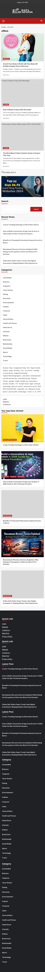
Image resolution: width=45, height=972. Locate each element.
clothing (36, 370)
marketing (6, 386)
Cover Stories (8, 290)
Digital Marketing (20, 373)
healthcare (24, 381)
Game (5, 315)
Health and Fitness (10, 323)
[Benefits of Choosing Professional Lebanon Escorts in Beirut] (22, 504)
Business (6, 282)
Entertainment (8, 302)
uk (36, 392)
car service (28, 370)
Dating (5, 294)
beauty (5, 370)
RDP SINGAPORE (9, 389)
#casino (5, 368)
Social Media (7, 348)
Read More (6, 75)
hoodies (11, 384)
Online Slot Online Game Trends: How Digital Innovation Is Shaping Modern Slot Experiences (20, 262)
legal (31, 384)
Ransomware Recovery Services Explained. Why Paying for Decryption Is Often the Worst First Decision (20, 251)
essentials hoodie (24, 378)
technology (22, 392)
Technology (7, 356)
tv (33, 392)
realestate (20, 389)
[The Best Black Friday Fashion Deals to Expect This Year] (22, 137)
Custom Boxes (8, 373)
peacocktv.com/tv (30, 386)
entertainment (35, 376)
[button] (3, 20)
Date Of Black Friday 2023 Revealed (17, 110)
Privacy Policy (7, 636)
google (11, 381)
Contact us (7, 404)
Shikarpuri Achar (34, 389)
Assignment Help (20, 368)
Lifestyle (6, 104)
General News (8, 319)
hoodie (5, 384)
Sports (5, 352)
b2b (28, 368)
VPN (39, 392)
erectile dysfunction (10, 378)
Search (4, 201)
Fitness (5, 381)
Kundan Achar (24, 384)
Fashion (6, 307)
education (26, 376)
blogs (11, 370)
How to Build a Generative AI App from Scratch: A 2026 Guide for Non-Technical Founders (21, 232)
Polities (5, 336)
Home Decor (7, 327)
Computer (6, 286)
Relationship (7, 344)
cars (22, 370)
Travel (5, 360)
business (17, 370)
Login (5, 399)
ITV (16, 384)
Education (6, 58)
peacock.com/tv (17, 386)
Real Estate (7, 340)
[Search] (41, 21)
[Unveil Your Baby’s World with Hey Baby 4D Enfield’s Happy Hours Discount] (22, 47)
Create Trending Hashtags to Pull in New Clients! (21, 225)
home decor (33, 381)
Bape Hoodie (35, 368)
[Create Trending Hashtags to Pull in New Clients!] (22, 428)
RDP (39, 386)
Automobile (7, 278)
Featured (6, 311)
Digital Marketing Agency (12, 376)
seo (26, 389)
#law (11, 368)
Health (17, 381)
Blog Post (5, 633)
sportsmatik (12, 392)
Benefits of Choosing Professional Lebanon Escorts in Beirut (22, 241)
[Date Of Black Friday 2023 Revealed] (22, 93)
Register (6, 402)
